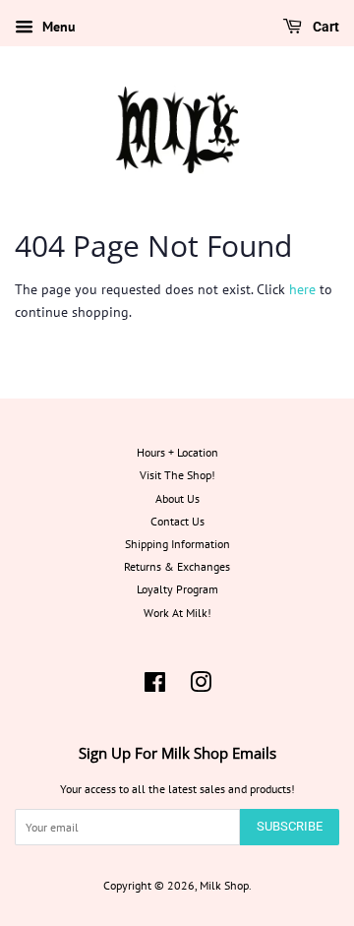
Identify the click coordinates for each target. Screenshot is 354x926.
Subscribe (290, 826)
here (302, 289)
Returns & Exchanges (177, 566)
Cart (324, 26)
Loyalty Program (177, 589)
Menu (57, 26)
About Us (177, 498)
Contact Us (177, 521)
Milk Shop (224, 885)
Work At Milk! (177, 612)
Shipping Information (177, 543)
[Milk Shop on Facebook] (155, 686)
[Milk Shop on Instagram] (200, 686)
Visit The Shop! (177, 474)
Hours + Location (177, 452)
